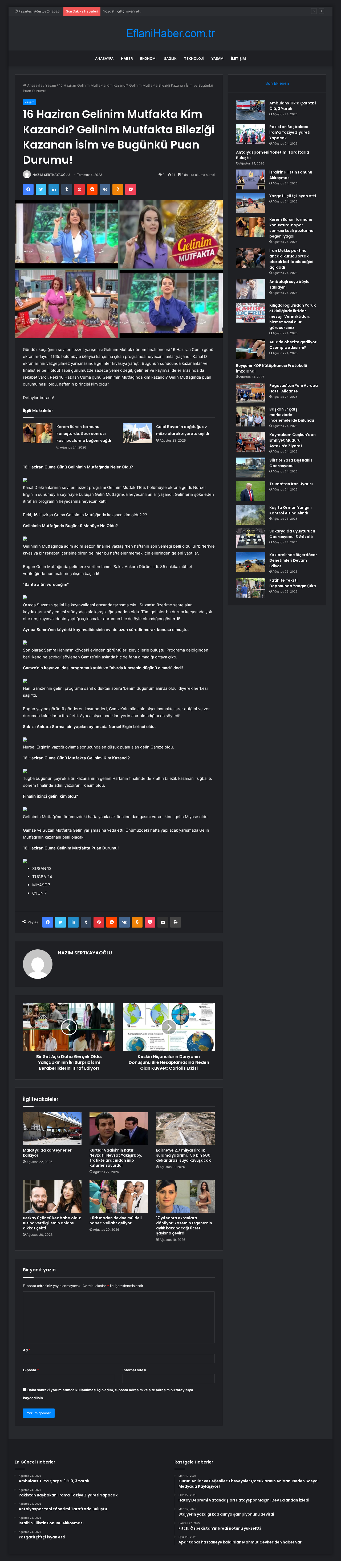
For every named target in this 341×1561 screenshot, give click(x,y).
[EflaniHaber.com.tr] (170, 33)
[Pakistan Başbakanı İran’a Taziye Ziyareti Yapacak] (250, 134)
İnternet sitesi (134, 1370)
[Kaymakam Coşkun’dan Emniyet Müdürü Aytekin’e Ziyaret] (250, 442)
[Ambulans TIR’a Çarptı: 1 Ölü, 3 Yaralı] (250, 110)
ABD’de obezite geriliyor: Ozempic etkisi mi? (293, 344)
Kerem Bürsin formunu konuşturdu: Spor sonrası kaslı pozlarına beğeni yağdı (83, 433)
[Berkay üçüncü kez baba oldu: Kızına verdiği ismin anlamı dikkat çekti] (52, 1196)
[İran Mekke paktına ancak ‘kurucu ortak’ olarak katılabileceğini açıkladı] (250, 258)
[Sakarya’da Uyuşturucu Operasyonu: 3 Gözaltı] (250, 538)
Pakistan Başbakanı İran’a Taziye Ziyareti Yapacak (289, 132)
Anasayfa (104, 58)
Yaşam (217, 58)
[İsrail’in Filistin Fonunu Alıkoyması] (250, 179)
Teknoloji (194, 58)
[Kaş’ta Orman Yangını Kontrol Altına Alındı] (250, 515)
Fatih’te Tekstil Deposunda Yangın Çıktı (292, 583)
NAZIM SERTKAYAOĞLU (51, 175)
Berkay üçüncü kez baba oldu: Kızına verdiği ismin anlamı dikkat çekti (52, 1223)
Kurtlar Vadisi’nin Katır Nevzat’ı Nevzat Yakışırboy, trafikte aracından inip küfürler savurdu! (116, 1158)
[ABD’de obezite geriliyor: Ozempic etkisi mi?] (250, 349)
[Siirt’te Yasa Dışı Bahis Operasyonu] (250, 467)
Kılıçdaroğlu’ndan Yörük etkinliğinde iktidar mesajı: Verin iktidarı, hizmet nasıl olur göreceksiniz (292, 316)
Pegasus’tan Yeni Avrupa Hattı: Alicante (293, 388)
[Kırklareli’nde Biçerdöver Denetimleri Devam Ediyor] (250, 562)
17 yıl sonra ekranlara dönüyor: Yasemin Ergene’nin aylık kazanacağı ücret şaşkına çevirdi (184, 1225)
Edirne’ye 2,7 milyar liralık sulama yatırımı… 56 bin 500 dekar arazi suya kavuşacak (183, 1155)
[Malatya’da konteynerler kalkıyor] (52, 1128)
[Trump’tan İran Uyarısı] (250, 491)
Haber (127, 58)
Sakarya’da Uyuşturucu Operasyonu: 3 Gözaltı (292, 533)
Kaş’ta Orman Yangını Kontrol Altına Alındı (290, 510)
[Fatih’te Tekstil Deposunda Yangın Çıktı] (250, 588)
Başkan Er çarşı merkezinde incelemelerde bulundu (291, 415)
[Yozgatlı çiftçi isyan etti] (250, 203)
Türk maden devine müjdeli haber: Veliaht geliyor (116, 1220)
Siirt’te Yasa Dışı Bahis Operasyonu (290, 463)
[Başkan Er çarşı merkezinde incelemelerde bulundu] (250, 416)
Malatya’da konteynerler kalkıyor (47, 1153)
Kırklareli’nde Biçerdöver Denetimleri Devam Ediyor (293, 560)
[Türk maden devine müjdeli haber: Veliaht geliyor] (119, 1196)
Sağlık (170, 58)
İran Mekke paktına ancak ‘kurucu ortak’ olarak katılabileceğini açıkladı (291, 259)
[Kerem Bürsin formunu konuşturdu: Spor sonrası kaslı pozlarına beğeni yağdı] (37, 433)
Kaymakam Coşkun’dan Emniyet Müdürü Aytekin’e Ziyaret (292, 440)
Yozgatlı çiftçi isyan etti (292, 195)
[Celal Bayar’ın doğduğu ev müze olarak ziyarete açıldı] (137, 433)
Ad (26, 1350)
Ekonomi (148, 58)
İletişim (238, 58)
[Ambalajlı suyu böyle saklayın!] (250, 289)
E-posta (31, 1370)
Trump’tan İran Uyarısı (291, 484)
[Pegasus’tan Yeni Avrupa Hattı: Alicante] (250, 393)
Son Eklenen (277, 83)
